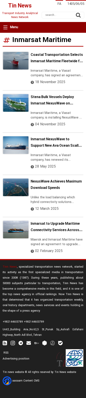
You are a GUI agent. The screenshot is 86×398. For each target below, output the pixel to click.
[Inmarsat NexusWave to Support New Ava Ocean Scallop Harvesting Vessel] (16, 145)
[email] (28, 343)
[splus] (52, 343)
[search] (78, 15)
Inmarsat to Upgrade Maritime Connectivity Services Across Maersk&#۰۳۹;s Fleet (55, 227)
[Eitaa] (36, 343)
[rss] (5, 343)
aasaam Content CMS (25, 381)
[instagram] (13, 343)
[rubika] (44, 343)
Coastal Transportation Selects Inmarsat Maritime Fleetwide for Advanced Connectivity (57, 58)
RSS (5, 353)
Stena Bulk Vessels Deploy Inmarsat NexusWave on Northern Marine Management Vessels (55, 101)
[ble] (60, 343)
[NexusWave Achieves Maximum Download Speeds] (16, 187)
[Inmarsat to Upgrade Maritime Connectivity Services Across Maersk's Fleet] (16, 229)
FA (59, 4)
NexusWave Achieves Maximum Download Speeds (56, 185)
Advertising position (16, 359)
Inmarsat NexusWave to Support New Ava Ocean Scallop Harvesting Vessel (57, 143)
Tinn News (10, 267)
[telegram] (21, 343)
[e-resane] (74, 358)
